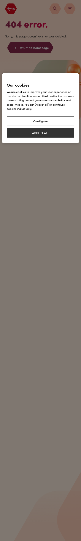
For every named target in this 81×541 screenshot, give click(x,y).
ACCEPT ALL (40, 133)
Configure (40, 121)
